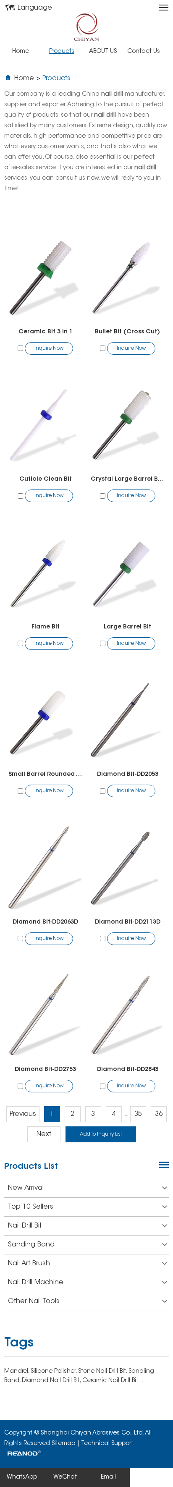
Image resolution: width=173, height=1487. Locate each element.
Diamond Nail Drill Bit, (52, 1381)
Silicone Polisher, (54, 1371)
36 (159, 1114)
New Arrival (26, 1188)
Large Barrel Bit (127, 627)
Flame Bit (45, 627)
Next (44, 1134)
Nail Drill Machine (35, 1282)
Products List (31, 1166)
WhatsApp (22, 1477)
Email (108, 1477)
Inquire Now (48, 348)
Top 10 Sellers (30, 1207)
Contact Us (143, 52)
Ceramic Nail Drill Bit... (112, 1381)
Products (61, 52)
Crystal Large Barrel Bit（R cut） (128, 479)
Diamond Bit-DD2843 (127, 1070)
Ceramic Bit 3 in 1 (45, 332)
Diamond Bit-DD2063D (45, 922)
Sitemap (63, 1444)
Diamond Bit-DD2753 (45, 1070)
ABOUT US (103, 52)
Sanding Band (31, 1244)
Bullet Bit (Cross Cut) (127, 332)
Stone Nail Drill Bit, (103, 1371)
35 (138, 1114)
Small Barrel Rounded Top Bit (45, 775)
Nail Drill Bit (25, 1226)
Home (20, 52)
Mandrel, (17, 1371)
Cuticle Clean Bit (45, 479)
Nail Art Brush (29, 1263)
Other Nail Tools (34, 1301)
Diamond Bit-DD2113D (127, 922)
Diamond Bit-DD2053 (127, 775)
